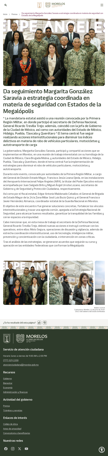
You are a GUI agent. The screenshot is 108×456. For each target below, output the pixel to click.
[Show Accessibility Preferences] (101, 449)
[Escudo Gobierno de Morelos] (53, 5)
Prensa (6, 405)
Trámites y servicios (12, 410)
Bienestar (7, 383)
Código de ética (10, 424)
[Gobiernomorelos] (12, 448)
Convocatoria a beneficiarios (16, 433)
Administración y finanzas (15, 392)
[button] (102, 5)
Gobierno (7, 378)
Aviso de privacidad (12, 428)
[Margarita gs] (19, 448)
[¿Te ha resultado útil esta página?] (39, 323)
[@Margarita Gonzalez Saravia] (26, 448)
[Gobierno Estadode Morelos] (5, 448)
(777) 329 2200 (10, 360)
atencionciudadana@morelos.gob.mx (21, 364)
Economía (7, 387)
